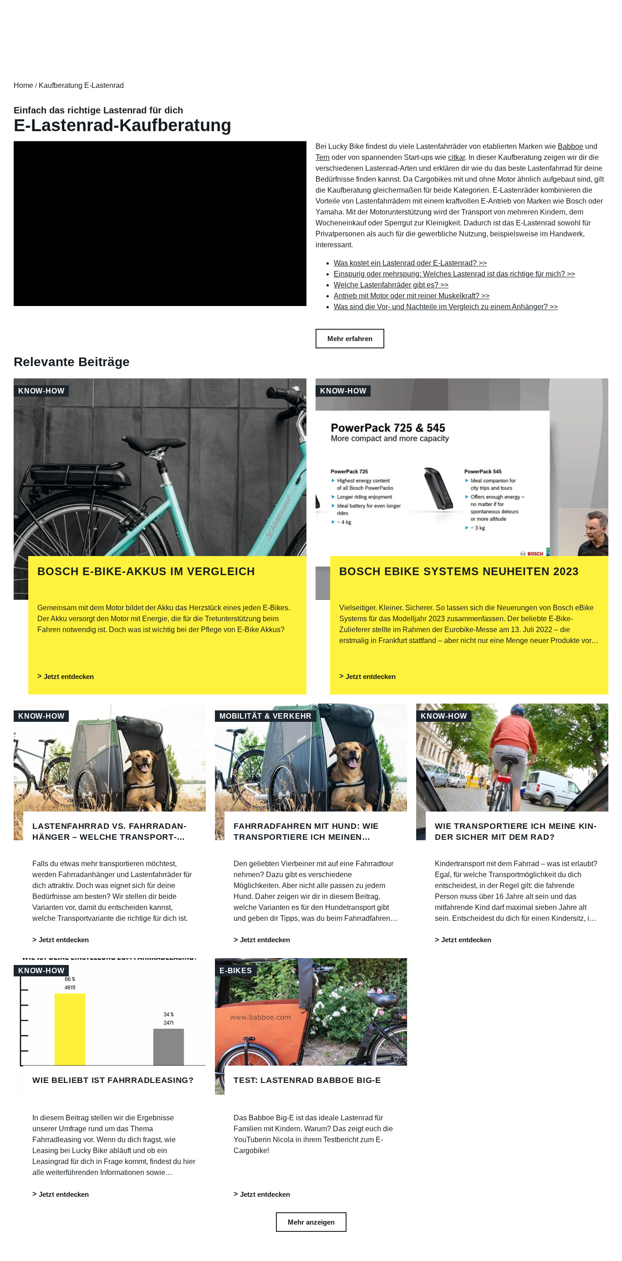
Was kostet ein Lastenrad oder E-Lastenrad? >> (410, 263)
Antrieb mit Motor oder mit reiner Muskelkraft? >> (411, 296)
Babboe (570, 146)
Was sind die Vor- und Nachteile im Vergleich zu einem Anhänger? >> (446, 307)
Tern (323, 157)
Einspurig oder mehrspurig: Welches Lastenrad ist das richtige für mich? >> (454, 274)
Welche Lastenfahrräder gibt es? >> (391, 285)
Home (23, 85)
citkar (456, 157)
